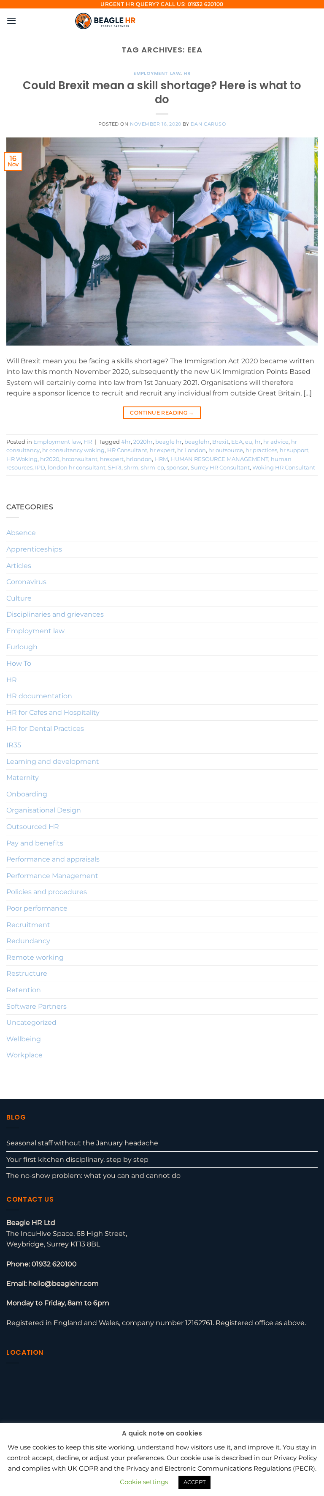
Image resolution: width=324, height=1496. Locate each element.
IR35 (13, 745)
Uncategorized (31, 1022)
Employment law (157, 73)
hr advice (276, 442)
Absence (21, 533)
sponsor (177, 467)
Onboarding (26, 794)
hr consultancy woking (73, 450)
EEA (237, 442)
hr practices (261, 450)
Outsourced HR (32, 827)
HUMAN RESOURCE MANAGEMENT (219, 459)
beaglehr (197, 442)
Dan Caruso (208, 124)
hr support (294, 450)
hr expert (162, 450)
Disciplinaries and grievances (55, 614)
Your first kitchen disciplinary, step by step (77, 1160)
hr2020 (49, 459)
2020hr (143, 442)
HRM (161, 459)
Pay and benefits (34, 843)
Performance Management (52, 876)
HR (187, 73)
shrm (131, 467)
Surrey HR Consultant (220, 467)
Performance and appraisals (53, 859)
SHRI (115, 467)
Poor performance (37, 908)
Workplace (24, 1055)
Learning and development (52, 762)
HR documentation (39, 696)
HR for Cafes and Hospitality (53, 712)
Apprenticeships (34, 549)
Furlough (22, 647)
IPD (40, 467)
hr (258, 442)
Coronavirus (26, 582)
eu (248, 442)
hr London (191, 450)
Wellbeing (23, 1039)
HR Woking (22, 459)
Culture (19, 598)
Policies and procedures (46, 892)
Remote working (35, 957)
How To (18, 663)
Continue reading (162, 412)
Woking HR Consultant (283, 467)
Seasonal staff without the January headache (82, 1143)
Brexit (220, 442)
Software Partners (36, 1006)
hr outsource (225, 450)
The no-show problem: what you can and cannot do (93, 1176)
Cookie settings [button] (144, 1482)
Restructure (26, 973)
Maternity (22, 778)
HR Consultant (127, 450)
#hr (126, 442)
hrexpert (112, 459)
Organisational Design (43, 810)
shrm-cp (152, 467)
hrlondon (139, 459)
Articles (18, 566)
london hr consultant (76, 467)
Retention (23, 990)
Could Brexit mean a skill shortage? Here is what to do (162, 92)
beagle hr (168, 442)
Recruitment (28, 925)
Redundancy (28, 941)
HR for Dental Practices (45, 729)
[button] (11, 20)
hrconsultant (79, 459)
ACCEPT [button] (194, 1482)
